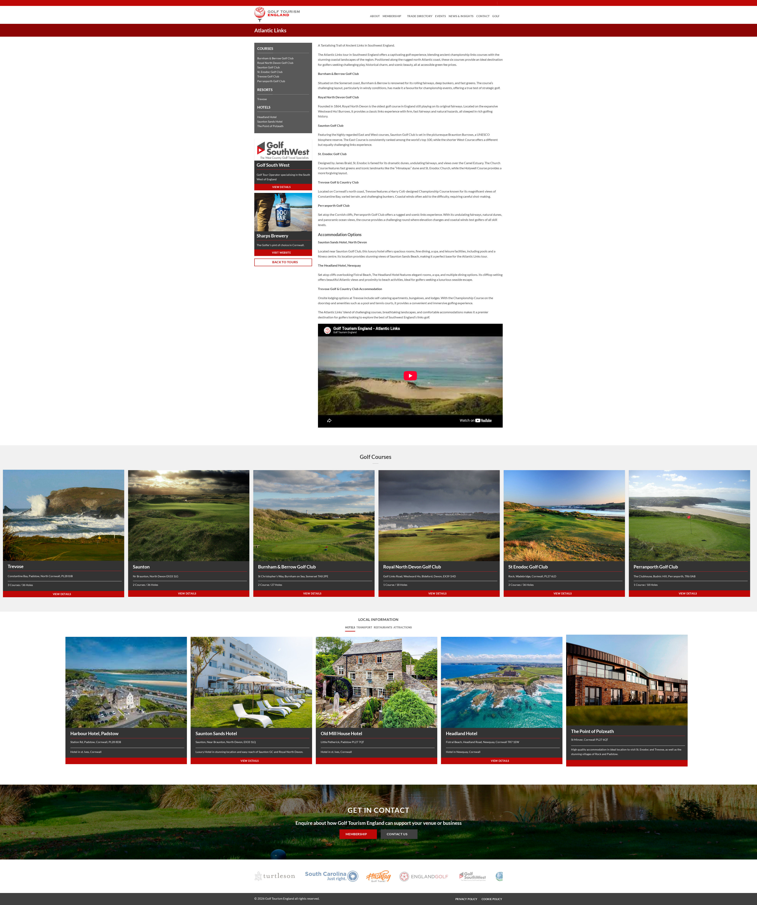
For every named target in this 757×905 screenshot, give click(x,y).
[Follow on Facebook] (479, 3)
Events (440, 16)
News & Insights (461, 16)
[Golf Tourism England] (277, 15)
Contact (482, 16)
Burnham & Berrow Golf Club (275, 58)
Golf (496, 16)
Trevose (262, 99)
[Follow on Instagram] (482, 3)
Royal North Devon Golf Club (275, 62)
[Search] (501, 3)
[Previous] (250, 877)
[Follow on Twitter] (486, 3)
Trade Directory (419, 16)
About (375, 16)
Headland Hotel (267, 117)
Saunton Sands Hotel (269, 121)
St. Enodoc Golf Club (269, 71)
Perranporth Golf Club (271, 81)
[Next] (506, 877)
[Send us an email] (490, 3)
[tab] (350, 627)
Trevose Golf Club (268, 76)
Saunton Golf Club (268, 67)
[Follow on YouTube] (494, 3)
